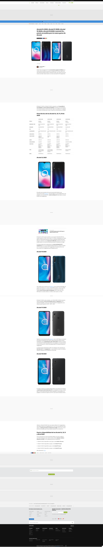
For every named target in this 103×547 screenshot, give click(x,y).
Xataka (30, 529)
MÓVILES (37, 2)
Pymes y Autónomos (70, 531)
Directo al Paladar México (51, 540)
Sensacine (43, 529)
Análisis (38, 511)
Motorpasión (57, 529)
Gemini (40, 23)
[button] (42, 66)
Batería (48, 23)
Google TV (36, 23)
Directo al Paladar (51, 529)
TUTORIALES (52, 2)
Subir (71, 525)
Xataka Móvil (30, 530)
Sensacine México (44, 539)
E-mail (46, 38)
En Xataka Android (52, 230)
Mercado (46, 512)
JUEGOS (47, 2)
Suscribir (65, 512)
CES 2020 (50, 452)
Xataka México (31, 539)
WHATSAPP (64, 2)
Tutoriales (30, 512)
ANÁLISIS (32, 2)
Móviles (62, 23)
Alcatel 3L (46, 193)
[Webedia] (72, 0)
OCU (53, 23)
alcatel (46, 452)
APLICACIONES (42, 2)
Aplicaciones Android (47, 511)
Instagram (70, 2)
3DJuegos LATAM (38, 539)
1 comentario (39, 38)
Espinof (43, 530)
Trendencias (63, 529)
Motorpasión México (57, 540)
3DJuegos (37, 529)
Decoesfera (63, 530)
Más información (57, 546)
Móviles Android (42, 452)
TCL (45, 450)
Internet (59, 23)
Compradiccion (64, 531)
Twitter (73, 2)
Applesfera (30, 531)
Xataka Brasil (31, 540)
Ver (51, 474)
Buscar (72, 522)
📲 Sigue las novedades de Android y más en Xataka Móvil (51, 21)
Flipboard (69, 2)
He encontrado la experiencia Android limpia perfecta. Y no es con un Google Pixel (44, 503)
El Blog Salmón (71, 529)
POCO (56, 23)
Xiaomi (51, 23)
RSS (62, 518)
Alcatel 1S (52, 286)
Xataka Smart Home (31, 533)
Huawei (30, 514)
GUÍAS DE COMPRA (58, 2)
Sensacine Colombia (43, 541)
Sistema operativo (39, 512)
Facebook (42, 38)
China (42, 23)
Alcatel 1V (51, 339)
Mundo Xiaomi (31, 534)
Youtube (72, 2)
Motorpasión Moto (58, 530)
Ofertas (45, 23)
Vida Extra (37, 530)
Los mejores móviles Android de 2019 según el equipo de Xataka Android (57, 232)
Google (38, 514)
